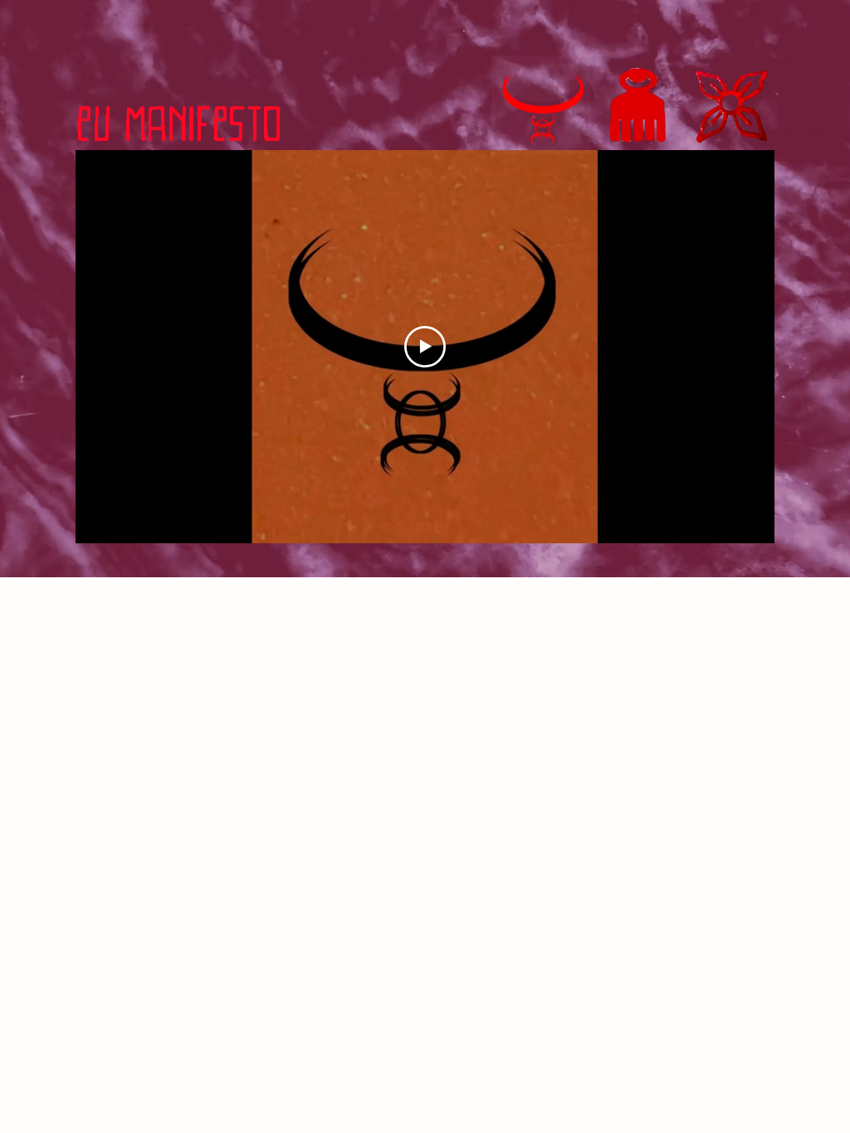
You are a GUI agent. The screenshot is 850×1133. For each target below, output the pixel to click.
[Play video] (425, 346)
